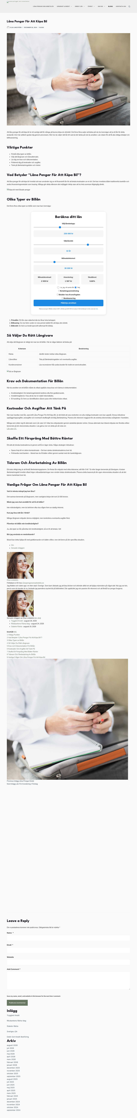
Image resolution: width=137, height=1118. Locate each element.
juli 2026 (10, 1048)
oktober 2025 (12, 1073)
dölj (15, 632)
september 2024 (13, 1110)
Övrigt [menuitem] (90, 6)
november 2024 (13, 1104)
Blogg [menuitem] (110, 6)
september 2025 (13, 1076)
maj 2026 (11, 1054)
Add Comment (13, 969)
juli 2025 (10, 1082)
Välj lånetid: (68, 241)
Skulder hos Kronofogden (69, 295)
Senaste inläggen (18, 548)
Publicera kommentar (17, 1003)
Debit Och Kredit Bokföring (18, 1037)
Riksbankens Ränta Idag (20, 624)
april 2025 (11, 1090)
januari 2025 (12, 1099)
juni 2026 (10, 1051)
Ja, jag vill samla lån (67, 287)
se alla (37, 618)
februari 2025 (12, 1096)
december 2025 (13, 1068)
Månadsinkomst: (68, 258)
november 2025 (13, 1071)
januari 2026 (12, 1065)
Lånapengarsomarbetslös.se (33, 583)
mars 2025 (11, 1093)
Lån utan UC (11, 429)
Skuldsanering (69, 298)
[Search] (129, 6)
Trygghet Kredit (17, 621)
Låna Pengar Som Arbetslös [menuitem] (43, 6)
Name (10, 933)
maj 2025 (11, 1087)
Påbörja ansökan (68, 303)
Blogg (41, 27)
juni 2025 (10, 1085)
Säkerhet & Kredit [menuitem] (63, 6)
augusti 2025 (12, 1079)
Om (12, 545)
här (97, 309)
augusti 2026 (12, 1045)
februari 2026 (12, 1062)
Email (10, 945)
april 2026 (11, 1056)
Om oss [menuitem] (100, 6)
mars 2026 (11, 1059)
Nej (78, 287)
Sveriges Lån (12, 1031)
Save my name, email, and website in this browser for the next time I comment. (34, 996)
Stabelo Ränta (16, 626)
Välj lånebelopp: (68, 223)
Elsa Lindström (12, 580)
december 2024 (13, 1102)
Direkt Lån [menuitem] (79, 6)
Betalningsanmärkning (69, 291)
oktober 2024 (12, 1107)
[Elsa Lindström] (20, 565)
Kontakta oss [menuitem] (121, 6)
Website (10, 957)
